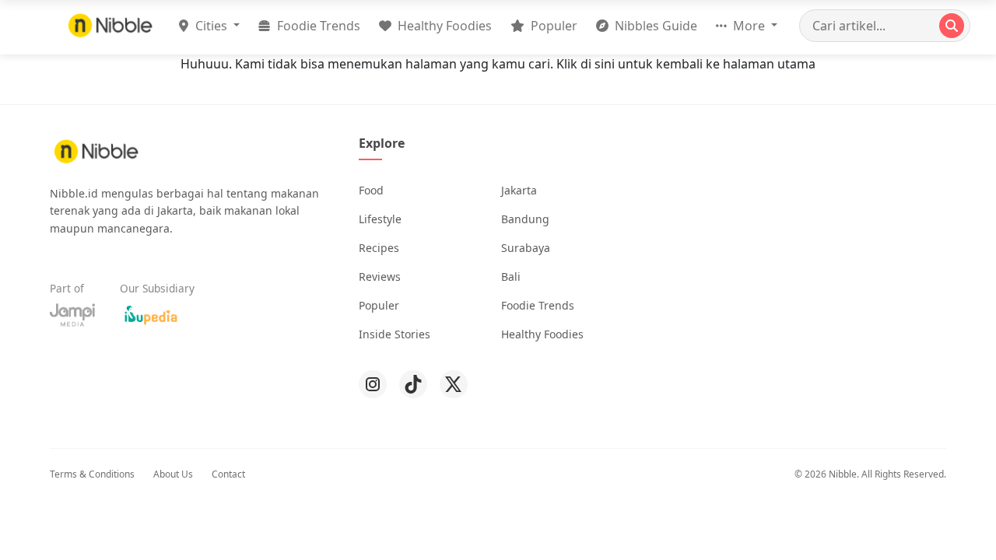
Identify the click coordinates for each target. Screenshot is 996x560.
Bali (511, 276)
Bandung (525, 219)
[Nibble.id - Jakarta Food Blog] (110, 25)
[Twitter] (454, 384)
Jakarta (519, 190)
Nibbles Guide (654, 25)
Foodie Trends (317, 25)
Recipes (379, 247)
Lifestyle (380, 219)
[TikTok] (413, 384)
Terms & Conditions (92, 474)
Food (371, 190)
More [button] (749, 25)
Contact (228, 474)
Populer (552, 25)
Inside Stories (394, 334)
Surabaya (525, 247)
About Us (173, 474)
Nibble (843, 474)
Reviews (380, 276)
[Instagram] (373, 384)
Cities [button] (211, 25)
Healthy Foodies (443, 25)
